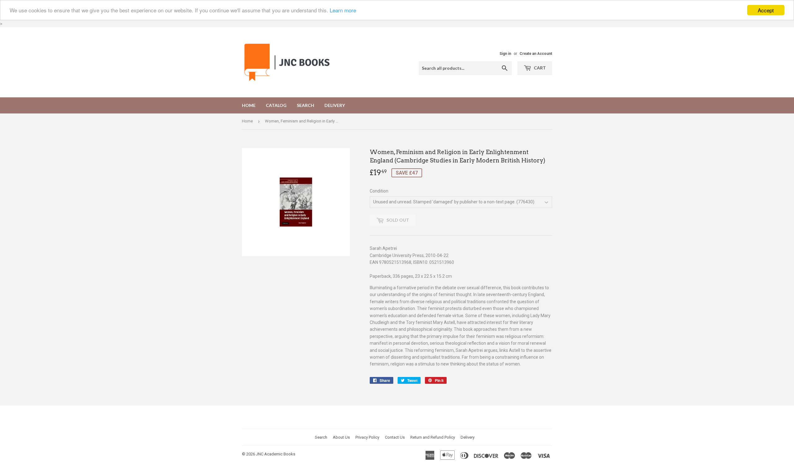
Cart (539, 67)
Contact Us (395, 437)
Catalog (276, 105)
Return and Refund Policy (432, 437)
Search (305, 105)
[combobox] (465, 68)
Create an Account (536, 53)
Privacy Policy (367, 437)
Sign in (505, 53)
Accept (766, 10)
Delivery (334, 105)
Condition (379, 190)
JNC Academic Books (275, 454)
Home (249, 105)
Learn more (343, 10)
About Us (341, 437)
